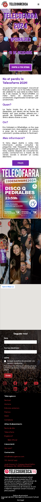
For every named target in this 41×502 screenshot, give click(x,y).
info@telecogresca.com (14, 456)
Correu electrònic (12, 348)
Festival (7, 400)
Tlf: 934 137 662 (10, 460)
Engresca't (8, 436)
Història (7, 404)
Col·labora (8, 420)
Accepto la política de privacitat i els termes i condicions (21, 362)
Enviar (8, 375)
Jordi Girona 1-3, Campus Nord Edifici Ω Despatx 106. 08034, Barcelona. (19, 465)
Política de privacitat (20, 495)
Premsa (7, 412)
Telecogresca (10, 396)
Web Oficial (12, 440)
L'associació (9, 444)
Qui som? (8, 448)
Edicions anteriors (11, 408)
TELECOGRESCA (18, 4)
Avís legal (20, 500)
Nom (6, 338)
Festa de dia (9, 428)
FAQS (6, 416)
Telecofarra (9, 432)
